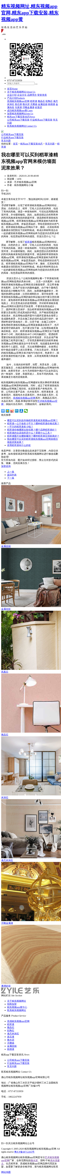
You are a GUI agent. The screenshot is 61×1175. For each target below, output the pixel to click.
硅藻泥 (38, 107)
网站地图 (6, 1172)
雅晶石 (41, 101)
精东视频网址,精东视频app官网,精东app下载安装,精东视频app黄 (30, 13)
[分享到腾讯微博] (17, 411)
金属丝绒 (42, 104)
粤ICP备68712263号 (24, 1152)
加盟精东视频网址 (20, 113)
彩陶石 (49, 101)
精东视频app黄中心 (17, 1007)
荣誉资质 (42, 95)
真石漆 (18, 104)
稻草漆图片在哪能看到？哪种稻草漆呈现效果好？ (33, 436)
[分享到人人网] (21, 411)
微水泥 (26, 104)
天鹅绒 (33, 104)
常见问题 (6, 140)
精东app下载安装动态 (21, 116)
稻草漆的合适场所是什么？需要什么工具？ (29, 433)
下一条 (10, 478)
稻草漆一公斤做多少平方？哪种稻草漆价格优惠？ (33, 423)
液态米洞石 (13, 1033)
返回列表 (12, 475)
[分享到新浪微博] (12, 411)
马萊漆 (18, 107)
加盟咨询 (6, 466)
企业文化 (22, 95)
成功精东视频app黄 (20, 110)
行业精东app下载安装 (41, 120)
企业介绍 (12, 95)
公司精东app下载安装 (18, 120)
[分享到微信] (26, 411)
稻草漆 (33, 101)
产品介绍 (16, 98)
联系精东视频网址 (22, 126)
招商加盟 (12, 1004)
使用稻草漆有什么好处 (19, 445)
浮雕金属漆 (28, 107)
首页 (12, 88)
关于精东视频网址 (21, 92)
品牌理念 (32, 95)
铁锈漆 (51, 104)
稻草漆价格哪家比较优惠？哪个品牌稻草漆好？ (32, 429)
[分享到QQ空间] (7, 411)
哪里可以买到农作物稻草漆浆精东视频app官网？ (32, 420)
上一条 (10, 471)
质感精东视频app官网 (18, 101)
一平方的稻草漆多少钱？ (20, 426)
